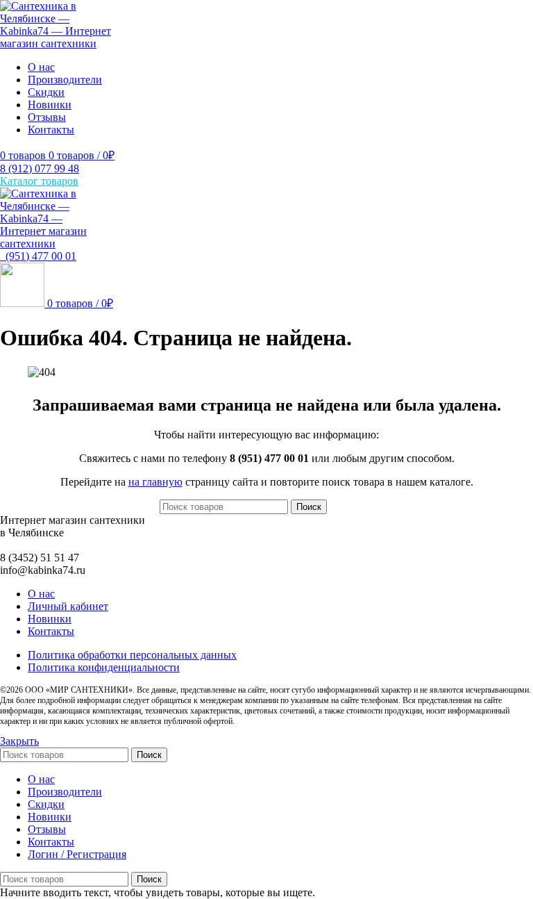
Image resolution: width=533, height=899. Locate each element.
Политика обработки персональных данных (132, 655)
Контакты (51, 631)
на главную (155, 482)
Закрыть (19, 741)
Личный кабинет (68, 606)
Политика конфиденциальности (104, 667)
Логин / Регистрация (77, 854)
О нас (41, 594)
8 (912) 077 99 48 (39, 168)
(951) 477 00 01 (38, 256)
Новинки (49, 619)
